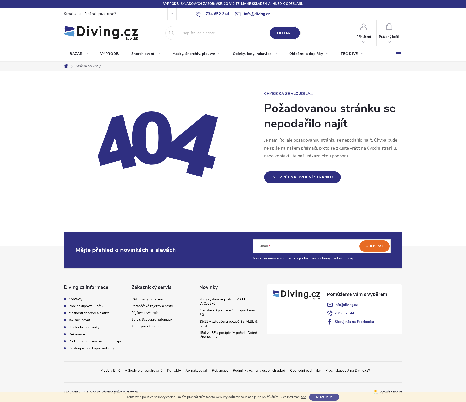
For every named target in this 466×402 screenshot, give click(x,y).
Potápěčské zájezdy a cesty (152, 306)
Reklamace (77, 334)
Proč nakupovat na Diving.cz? (347, 370)
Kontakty (70, 14)
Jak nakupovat (79, 320)
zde (303, 397)
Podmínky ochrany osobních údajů (95, 341)
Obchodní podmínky (84, 327)
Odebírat (374, 246)
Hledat (284, 33)
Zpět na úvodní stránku (306, 177)
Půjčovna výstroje (145, 312)
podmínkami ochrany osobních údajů (327, 258)
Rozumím (324, 397)
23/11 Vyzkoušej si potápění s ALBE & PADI (228, 323)
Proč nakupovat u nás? (100, 14)
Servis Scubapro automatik (152, 319)
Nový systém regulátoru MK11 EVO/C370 (222, 301)
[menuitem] (79, 53)
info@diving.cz (346, 304)
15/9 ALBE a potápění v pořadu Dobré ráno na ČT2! (228, 334)
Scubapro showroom (148, 326)
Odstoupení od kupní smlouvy (91, 348)
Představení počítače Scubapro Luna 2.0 (227, 312)
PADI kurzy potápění (147, 299)
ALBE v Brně (110, 370)
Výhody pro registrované (143, 370)
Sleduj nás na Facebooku (354, 321)
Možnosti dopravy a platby (89, 313)
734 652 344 (344, 313)
